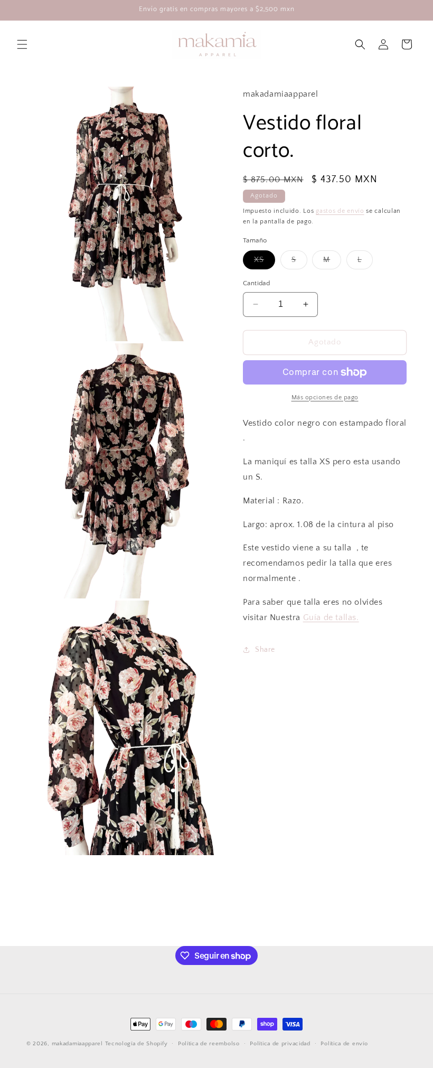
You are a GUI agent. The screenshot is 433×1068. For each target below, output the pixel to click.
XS (264, 262)
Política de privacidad (280, 1044)
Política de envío (344, 1044)
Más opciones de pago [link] (325, 397)
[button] (22, 44)
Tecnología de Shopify (136, 1044)
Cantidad (256, 283)
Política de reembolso (209, 1044)
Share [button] (265, 649)
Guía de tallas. (331, 617)
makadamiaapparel (77, 1044)
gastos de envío (340, 211)
